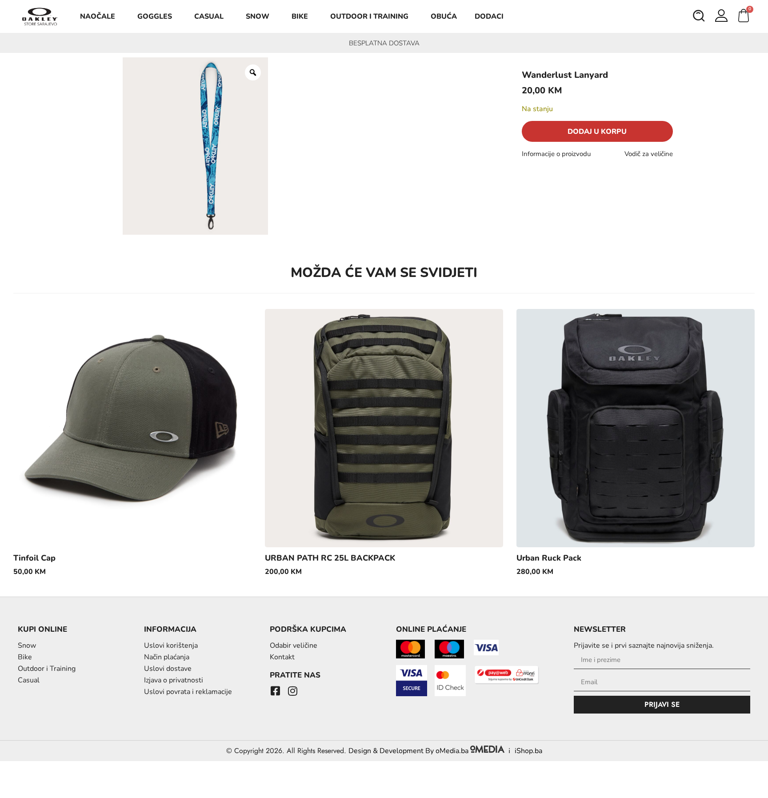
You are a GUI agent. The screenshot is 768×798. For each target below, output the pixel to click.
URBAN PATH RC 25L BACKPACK (330, 558)
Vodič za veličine (648, 153)
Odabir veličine (293, 645)
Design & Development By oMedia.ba (409, 751)
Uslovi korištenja (171, 645)
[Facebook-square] (275, 691)
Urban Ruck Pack (548, 558)
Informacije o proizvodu (556, 153)
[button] (699, 17)
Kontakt (282, 657)
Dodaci (489, 16)
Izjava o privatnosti (173, 680)
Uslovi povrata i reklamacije (188, 692)
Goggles (154, 16)
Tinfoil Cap (34, 558)
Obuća (444, 16)
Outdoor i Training (369, 16)
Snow (257, 16)
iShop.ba (528, 751)
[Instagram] (292, 691)
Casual (209, 16)
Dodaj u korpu (597, 131)
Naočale (97, 16)
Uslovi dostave (168, 669)
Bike (300, 16)
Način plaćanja (166, 657)
